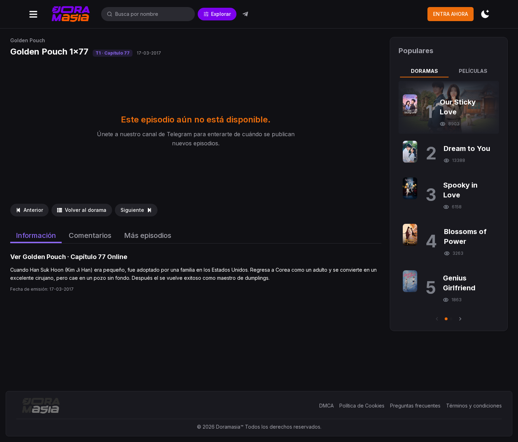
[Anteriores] (436, 318)
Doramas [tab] (424, 71)
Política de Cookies (361, 406)
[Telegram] (245, 14)
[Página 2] (451, 318)
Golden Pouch (27, 40)
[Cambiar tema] (485, 14)
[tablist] (449, 71)
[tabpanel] (449, 201)
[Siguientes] (460, 318)
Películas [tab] (473, 71)
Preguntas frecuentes (415, 406)
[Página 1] (446, 318)
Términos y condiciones (474, 406)
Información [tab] (36, 235)
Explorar (221, 14)
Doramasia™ (229, 427)
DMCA (326, 406)
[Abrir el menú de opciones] (33, 14)
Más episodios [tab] (147, 235)
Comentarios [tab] (90, 235)
